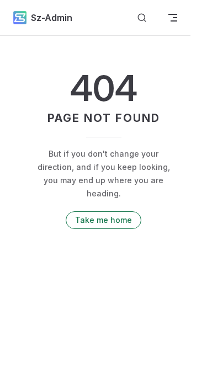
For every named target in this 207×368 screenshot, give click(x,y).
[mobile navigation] (173, 17)
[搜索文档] (142, 18)
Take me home (103, 220)
